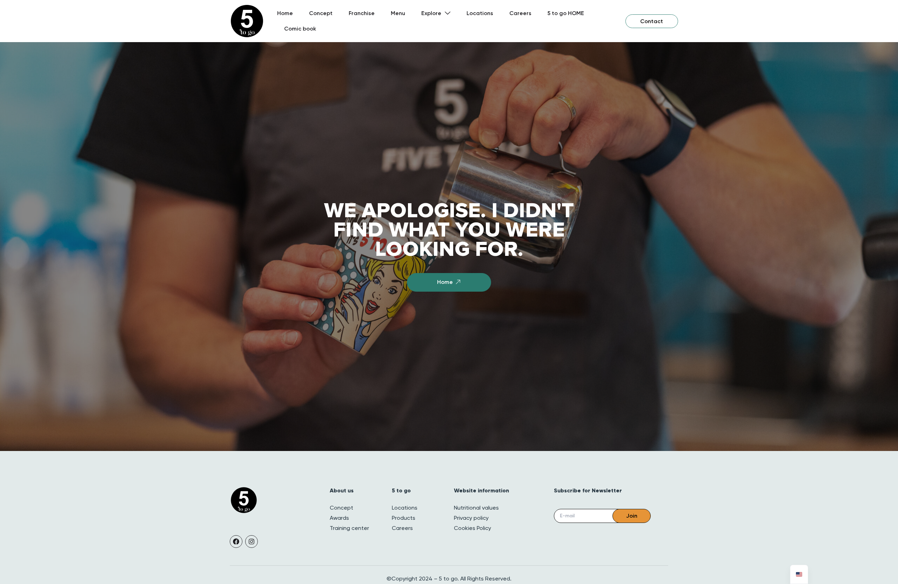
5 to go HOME (566, 13)
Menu (398, 13)
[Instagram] (251, 541)
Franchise (362, 13)
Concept (321, 13)
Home (285, 13)
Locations (480, 13)
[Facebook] (236, 541)
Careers (520, 13)
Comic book (300, 28)
